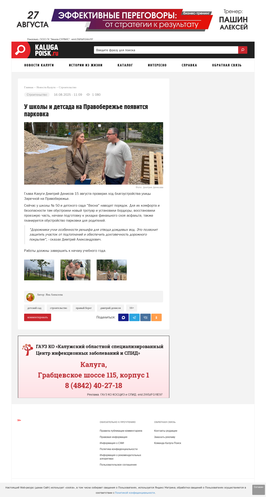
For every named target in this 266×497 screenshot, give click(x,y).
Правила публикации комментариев (121, 430)
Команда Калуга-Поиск (167, 443)
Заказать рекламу (164, 437)
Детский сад (34, 307)
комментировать (37, 317)
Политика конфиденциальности (119, 449)
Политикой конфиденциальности (135, 492)
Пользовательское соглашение (118, 464)
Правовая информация (113, 437)
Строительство (58, 307)
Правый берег (84, 307)
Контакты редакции (165, 430)
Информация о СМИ (112, 443)
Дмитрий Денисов (110, 307)
